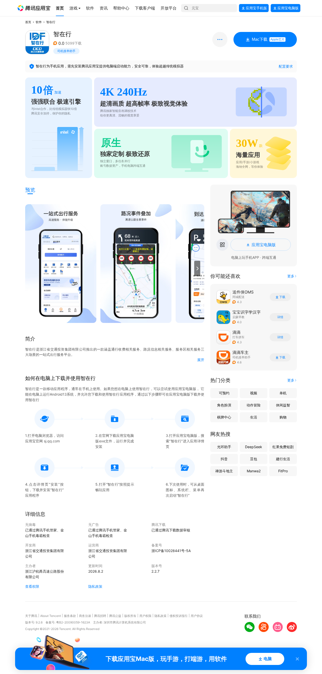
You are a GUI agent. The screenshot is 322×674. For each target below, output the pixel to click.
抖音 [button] (224, 459)
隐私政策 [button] (95, 586)
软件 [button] (39, 22)
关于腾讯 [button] (31, 616)
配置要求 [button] (286, 66)
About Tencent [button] (50, 616)
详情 (280, 317)
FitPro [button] (283, 471)
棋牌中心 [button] (224, 417)
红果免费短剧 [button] (283, 447)
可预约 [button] (224, 393)
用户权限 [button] (145, 616)
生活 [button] (253, 417)
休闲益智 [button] (283, 405)
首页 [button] (28, 22)
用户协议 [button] (197, 616)
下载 (282, 297)
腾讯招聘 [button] (100, 616)
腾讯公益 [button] (115, 616)
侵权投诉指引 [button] (179, 616)
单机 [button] (283, 393)
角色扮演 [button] (224, 405)
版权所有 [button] (130, 616)
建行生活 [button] (283, 459)
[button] (34, 8)
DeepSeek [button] (253, 447)
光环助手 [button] (224, 447)
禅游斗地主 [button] (224, 471)
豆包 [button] (253, 459)
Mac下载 (268, 39)
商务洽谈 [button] (85, 616)
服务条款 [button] (70, 616)
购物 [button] (283, 417)
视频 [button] (253, 393)
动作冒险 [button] (254, 405)
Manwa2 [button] (254, 471)
